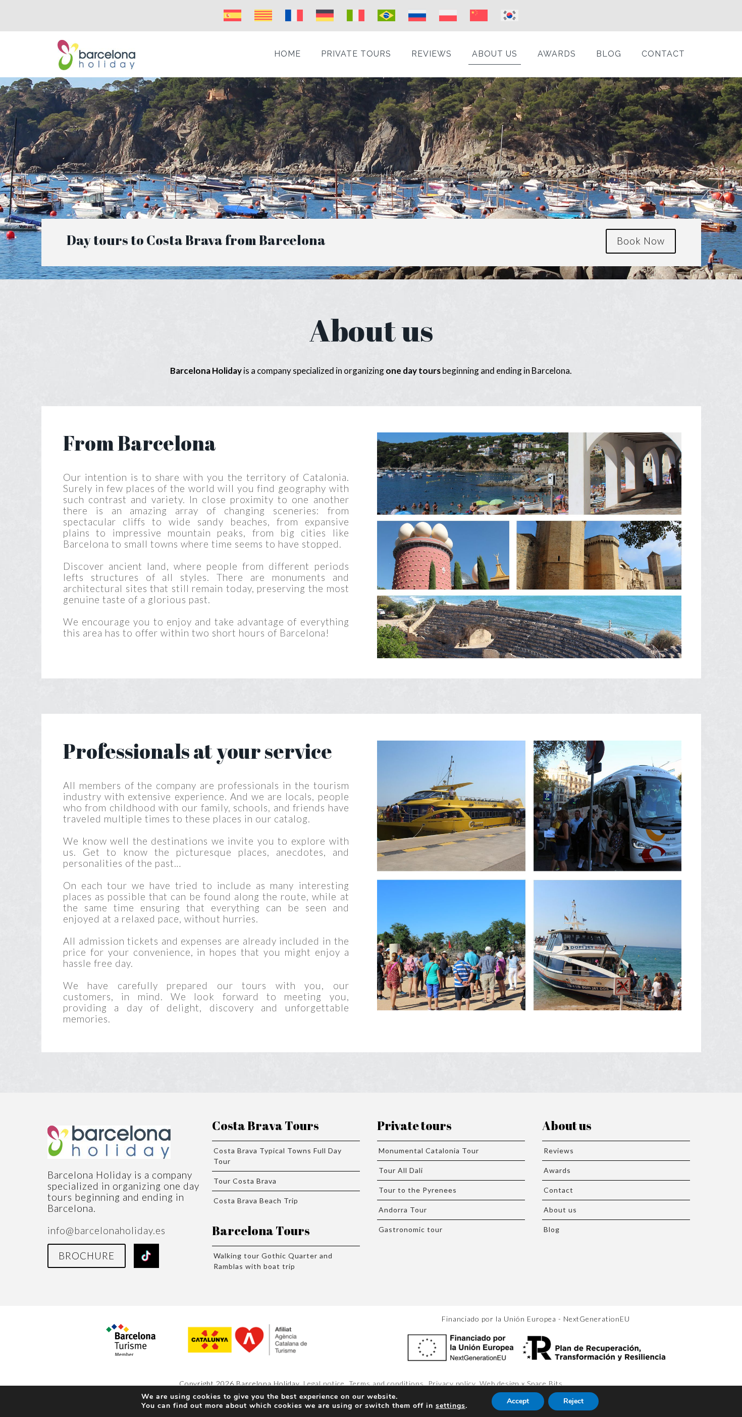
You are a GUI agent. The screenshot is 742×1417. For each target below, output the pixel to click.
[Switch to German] (325, 15)
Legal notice (324, 1383)
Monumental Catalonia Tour (429, 1150)
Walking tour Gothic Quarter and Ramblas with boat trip (273, 1261)
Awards (557, 1170)
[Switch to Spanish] (232, 15)
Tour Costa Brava (245, 1181)
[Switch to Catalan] (263, 15)
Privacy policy (451, 1383)
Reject (573, 1401)
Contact (558, 1190)
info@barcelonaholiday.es (106, 1230)
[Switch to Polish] (448, 15)
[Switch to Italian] (355, 15)
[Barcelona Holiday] (96, 54)
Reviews (559, 1150)
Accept (518, 1401)
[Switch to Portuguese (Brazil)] (386, 15)
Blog (552, 1229)
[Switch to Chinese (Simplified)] (479, 15)
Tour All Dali (401, 1170)
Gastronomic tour (411, 1229)
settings (450, 1405)
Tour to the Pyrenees (418, 1190)
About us (560, 1209)
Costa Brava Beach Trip (256, 1200)
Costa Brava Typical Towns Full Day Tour (278, 1155)
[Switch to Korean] (509, 15)
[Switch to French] (294, 15)
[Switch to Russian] (417, 15)
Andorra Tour (403, 1209)
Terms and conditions (386, 1383)
